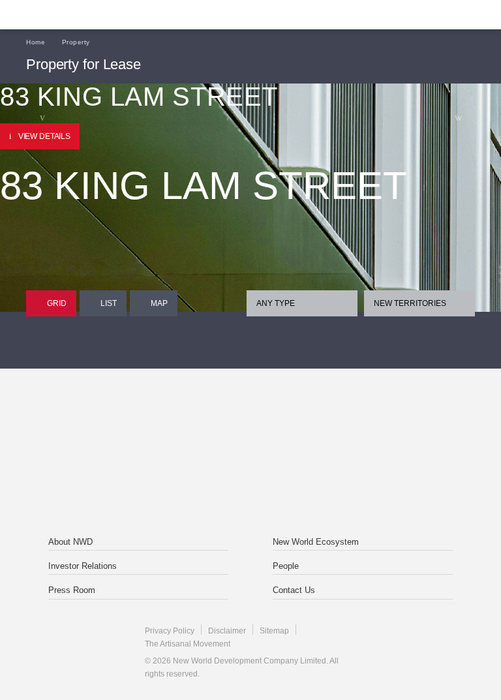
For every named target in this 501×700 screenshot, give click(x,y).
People (286, 566)
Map (159, 303)
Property (76, 42)
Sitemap (274, 630)
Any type (275, 303)
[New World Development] (88, 15)
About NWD (70, 542)
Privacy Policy (169, 630)
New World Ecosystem (316, 542)
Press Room (71, 590)
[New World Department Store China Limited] (250, 482)
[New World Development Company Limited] (166, 424)
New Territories (410, 303)
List (108, 303)
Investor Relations (82, 566)
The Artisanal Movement (187, 643)
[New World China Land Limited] (334, 424)
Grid (57, 303)
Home (35, 42)
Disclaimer (227, 630)
